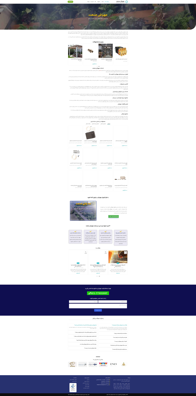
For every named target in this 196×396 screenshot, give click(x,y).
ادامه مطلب (118, 273)
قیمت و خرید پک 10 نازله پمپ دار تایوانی (76, 140)
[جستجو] (74, 2)
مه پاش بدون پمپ (102, 165)
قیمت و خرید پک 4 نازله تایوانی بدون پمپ (121, 185)
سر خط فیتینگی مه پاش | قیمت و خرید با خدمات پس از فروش (91, 60)
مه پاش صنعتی (110, 61)
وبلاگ (118, 263)
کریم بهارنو (117, 267)
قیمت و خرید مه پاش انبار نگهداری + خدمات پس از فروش (106, 60)
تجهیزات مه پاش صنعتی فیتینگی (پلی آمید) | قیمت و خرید (91, 186)
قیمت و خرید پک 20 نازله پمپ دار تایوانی (106, 140)
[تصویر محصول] (75, 51)
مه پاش (80, 61)
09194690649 (70, 1)
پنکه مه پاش (125, 142)
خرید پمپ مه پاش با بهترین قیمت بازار (121, 59)
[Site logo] (122, 1)
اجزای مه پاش (125, 61)
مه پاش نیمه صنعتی (102, 142)
